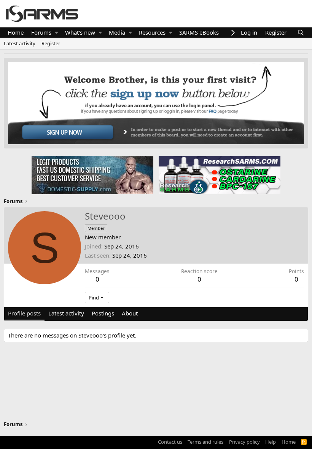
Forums (41, 32)
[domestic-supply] (92, 174)
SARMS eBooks (199, 32)
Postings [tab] (103, 313)
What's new (80, 32)
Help (270, 441)
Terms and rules (205, 441)
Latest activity (19, 43)
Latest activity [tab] (66, 313)
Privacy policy (244, 441)
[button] (56, 32)
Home (16, 32)
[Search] (300, 32)
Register (50, 43)
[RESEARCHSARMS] (218, 174)
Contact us (170, 441)
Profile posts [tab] (24, 313)
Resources (152, 32)
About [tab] (130, 313)
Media (117, 32)
